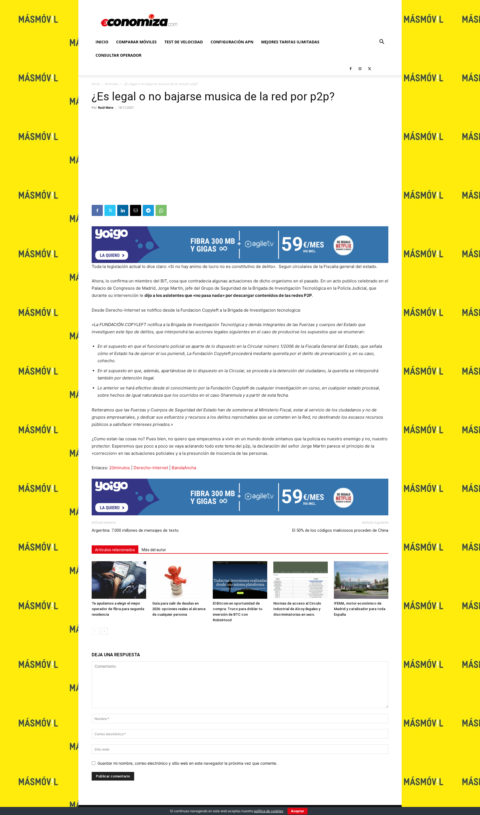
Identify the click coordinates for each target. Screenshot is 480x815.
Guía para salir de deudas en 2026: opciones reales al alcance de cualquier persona (179, 609)
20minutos (119, 467)
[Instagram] (360, 68)
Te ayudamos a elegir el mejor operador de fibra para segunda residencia (118, 609)
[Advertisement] (240, 163)
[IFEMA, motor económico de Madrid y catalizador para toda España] (361, 580)
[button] (381, 42)
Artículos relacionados (115, 550)
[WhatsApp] (161, 210)
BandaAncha (184, 467)
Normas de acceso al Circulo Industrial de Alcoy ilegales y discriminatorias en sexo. (297, 609)
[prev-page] (95, 631)
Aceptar (297, 811)
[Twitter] (369, 68)
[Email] (135, 210)
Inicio (102, 41)
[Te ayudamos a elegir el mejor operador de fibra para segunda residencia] (119, 580)
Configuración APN (232, 41)
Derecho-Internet (151, 467)
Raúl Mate (106, 107)
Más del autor (154, 550)
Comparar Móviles (136, 41)
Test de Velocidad (183, 41)
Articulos (112, 83)
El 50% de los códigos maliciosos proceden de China (340, 530)
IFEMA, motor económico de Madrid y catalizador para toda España (359, 609)
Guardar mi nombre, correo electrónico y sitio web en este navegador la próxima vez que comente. (187, 763)
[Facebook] (350, 68)
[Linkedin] (122, 210)
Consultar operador (118, 55)
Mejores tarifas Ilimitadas (290, 41)
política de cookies (268, 811)
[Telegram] (148, 210)
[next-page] (104, 631)
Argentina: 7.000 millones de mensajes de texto (135, 530)
